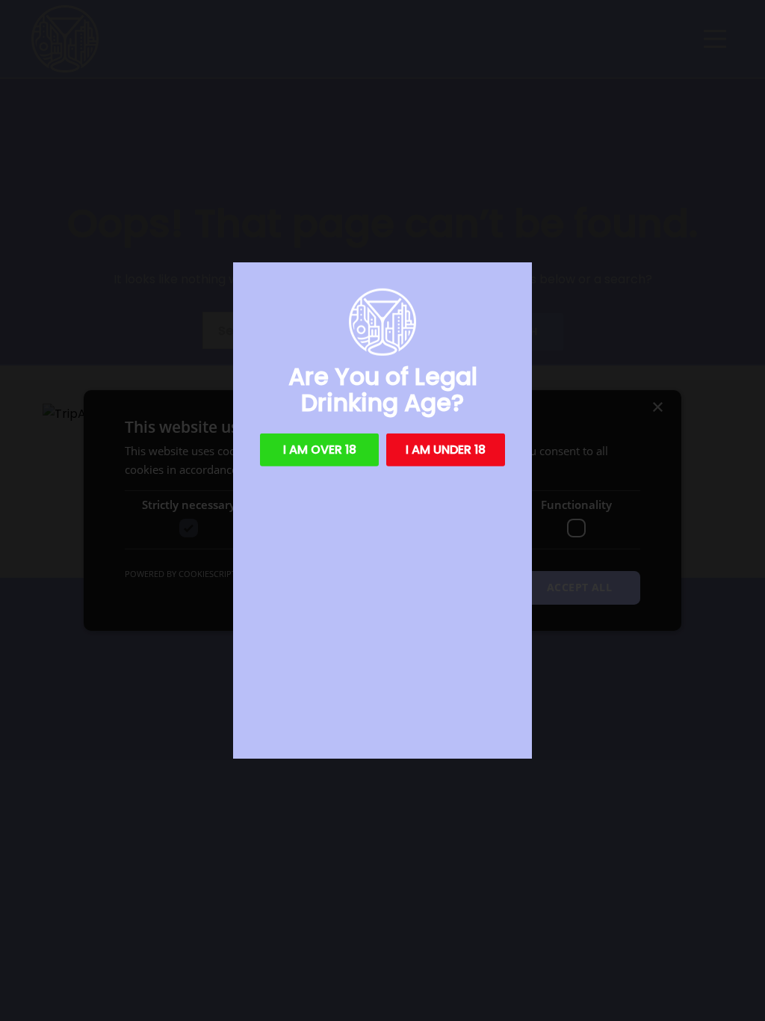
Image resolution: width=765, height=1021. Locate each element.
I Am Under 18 (446, 449)
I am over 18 (319, 449)
